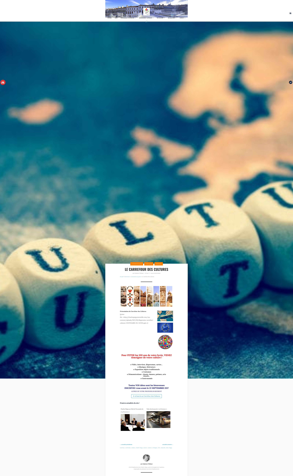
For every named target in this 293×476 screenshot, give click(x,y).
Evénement (158, 263)
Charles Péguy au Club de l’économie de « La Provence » (132, 410)
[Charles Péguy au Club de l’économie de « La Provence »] (133, 431)
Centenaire (128, 447)
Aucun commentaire (155, 273)
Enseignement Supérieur (145, 18)
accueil (110, 18)
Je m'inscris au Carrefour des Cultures (146, 396)
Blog (116, 18)
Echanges (155, 447)
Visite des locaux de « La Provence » (156, 409)
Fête (159, 447)
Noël (167, 447)
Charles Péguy (139, 447)
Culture (145, 447)
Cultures (150, 447)
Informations (171, 18)
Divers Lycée (149, 263)
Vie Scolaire (160, 18)
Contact (182, 18)
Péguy (170, 447)
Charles (133, 447)
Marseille (163, 447)
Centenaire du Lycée (137, 263)
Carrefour (122, 447)
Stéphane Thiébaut (138, 273)
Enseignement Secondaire (127, 18)
